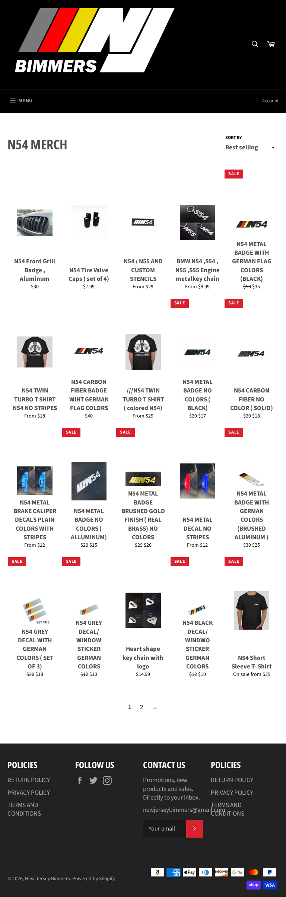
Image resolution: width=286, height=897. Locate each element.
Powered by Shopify (93, 878)
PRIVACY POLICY (28, 792)
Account (270, 100)
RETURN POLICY (28, 780)
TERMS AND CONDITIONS (24, 809)
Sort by (233, 138)
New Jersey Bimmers (47, 878)
